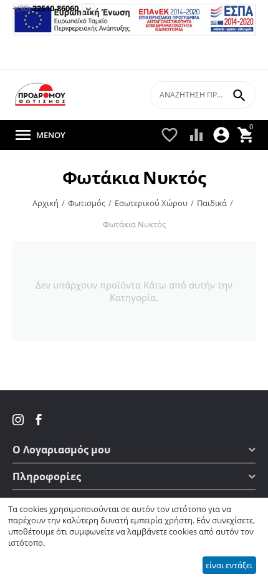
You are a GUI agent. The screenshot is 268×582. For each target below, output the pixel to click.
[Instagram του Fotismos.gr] (19, 419)
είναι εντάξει (229, 565)
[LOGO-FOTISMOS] (40, 95)
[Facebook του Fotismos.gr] (38, 419)
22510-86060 (45, 9)
